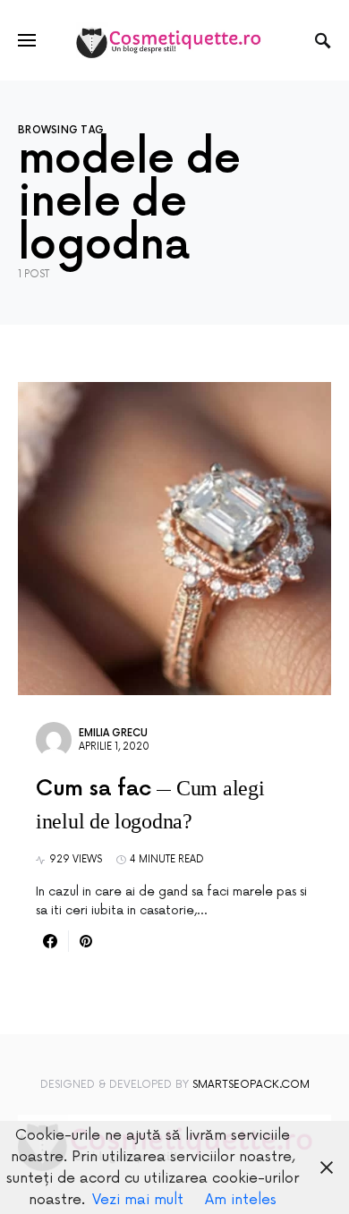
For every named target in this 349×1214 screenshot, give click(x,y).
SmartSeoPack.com (251, 1084)
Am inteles (241, 1200)
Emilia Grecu (113, 733)
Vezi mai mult (137, 1200)
